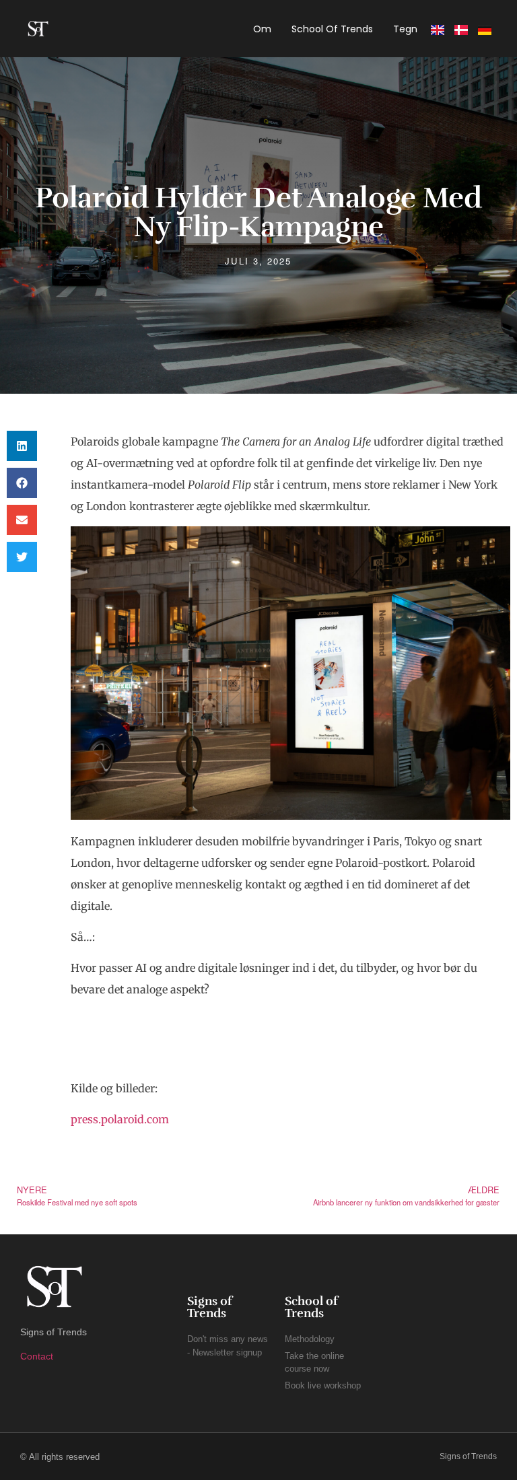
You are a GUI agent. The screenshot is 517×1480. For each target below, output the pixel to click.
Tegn (405, 29)
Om (262, 29)
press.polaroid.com (120, 1119)
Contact (36, 1356)
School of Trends (332, 29)
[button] (22, 446)
